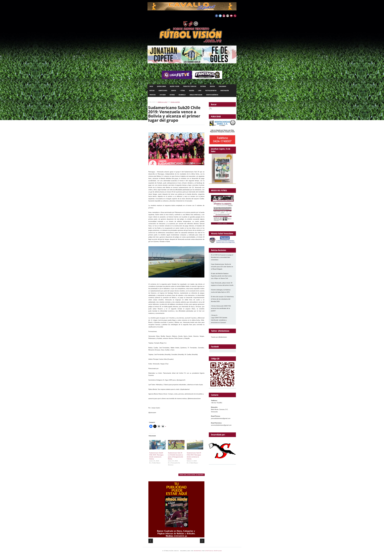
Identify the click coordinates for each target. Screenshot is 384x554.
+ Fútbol (182, 90)
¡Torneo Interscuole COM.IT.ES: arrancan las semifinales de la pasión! (221, 308)
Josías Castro (191, 474)
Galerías (191, 90)
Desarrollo (182, 95)
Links (199, 90)
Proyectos (153, 95)
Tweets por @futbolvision (219, 337)
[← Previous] (150, 541)
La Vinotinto (200, 474)
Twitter (220, 15)
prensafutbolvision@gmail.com (220, 418)
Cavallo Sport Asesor (196, 95)
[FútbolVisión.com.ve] (192, 42)
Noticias (152, 90)
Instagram (227, 15)
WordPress (198, 550)
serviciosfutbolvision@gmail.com (221, 425)
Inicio (151, 86)
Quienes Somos (161, 86)
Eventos (173, 90)
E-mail (231, 16)
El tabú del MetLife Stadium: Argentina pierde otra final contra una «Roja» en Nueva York (221, 276)
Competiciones (162, 90)
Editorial (203, 86)
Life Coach (163, 95)
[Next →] (202, 541)
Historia (172, 95)
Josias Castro (175, 102)
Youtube (223, 15)
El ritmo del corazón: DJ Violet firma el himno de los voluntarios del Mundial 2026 (222, 299)
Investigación (224, 90)
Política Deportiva (210, 90)
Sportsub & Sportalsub (213, 550)
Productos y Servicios (189, 86)
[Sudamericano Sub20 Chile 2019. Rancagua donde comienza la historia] (157, 444)
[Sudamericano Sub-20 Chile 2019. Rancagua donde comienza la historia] (195, 444)
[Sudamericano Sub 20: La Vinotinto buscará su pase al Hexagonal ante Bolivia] (176, 444)
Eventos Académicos (212, 95)
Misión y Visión (174, 86)
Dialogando (222, 86)
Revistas (212, 86)
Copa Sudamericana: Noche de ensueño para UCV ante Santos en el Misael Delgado (222, 266)
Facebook (216, 15)
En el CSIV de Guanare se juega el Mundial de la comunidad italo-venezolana (222, 257)
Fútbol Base (183, 474)
